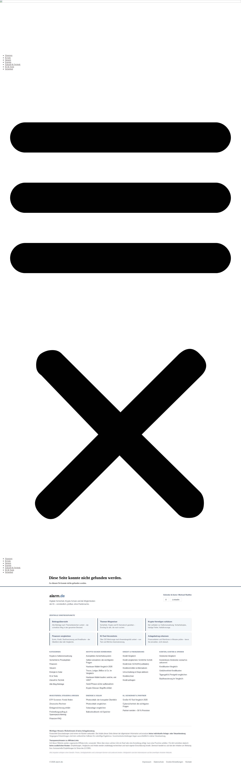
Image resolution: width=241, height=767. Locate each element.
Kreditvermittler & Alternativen (135, 668)
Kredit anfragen (129, 680)
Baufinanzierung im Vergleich (171, 679)
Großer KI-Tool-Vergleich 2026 (135, 700)
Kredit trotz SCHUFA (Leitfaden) (136, 664)
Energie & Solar (55, 672)
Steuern (8, 60)
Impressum (146, 762)
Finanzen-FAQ (55, 719)
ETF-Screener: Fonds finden (61, 700)
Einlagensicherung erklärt (59, 708)
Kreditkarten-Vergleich (168, 667)
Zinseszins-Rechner (57, 704)
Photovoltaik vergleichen (96, 704)
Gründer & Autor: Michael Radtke (177, 595)
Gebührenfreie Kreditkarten (170, 671)
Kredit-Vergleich (129, 656)
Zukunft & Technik (12, 64)
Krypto (8, 58)
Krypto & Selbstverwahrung (60, 656)
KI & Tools (9, 67)
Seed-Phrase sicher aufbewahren (99, 684)
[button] (120, 314)
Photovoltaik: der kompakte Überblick (101, 700)
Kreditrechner (128, 676)
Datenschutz (159, 762)
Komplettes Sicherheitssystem (98, 656)
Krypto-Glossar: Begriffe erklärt (99, 688)
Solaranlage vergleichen (96, 708)
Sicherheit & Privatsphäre (59, 660)
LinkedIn (175, 600)
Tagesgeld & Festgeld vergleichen (173, 675)
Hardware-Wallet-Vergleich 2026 (99, 667)
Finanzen (8, 55)
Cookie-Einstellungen (174, 762)
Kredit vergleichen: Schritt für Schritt (137, 660)
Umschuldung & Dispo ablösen (135, 672)
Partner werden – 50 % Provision (136, 710)
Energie (8, 62)
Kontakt (189, 762)
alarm (57, 596)
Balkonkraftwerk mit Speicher (98, 712)
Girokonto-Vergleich (167, 656)
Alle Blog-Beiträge (56, 684)
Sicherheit (9, 69)
